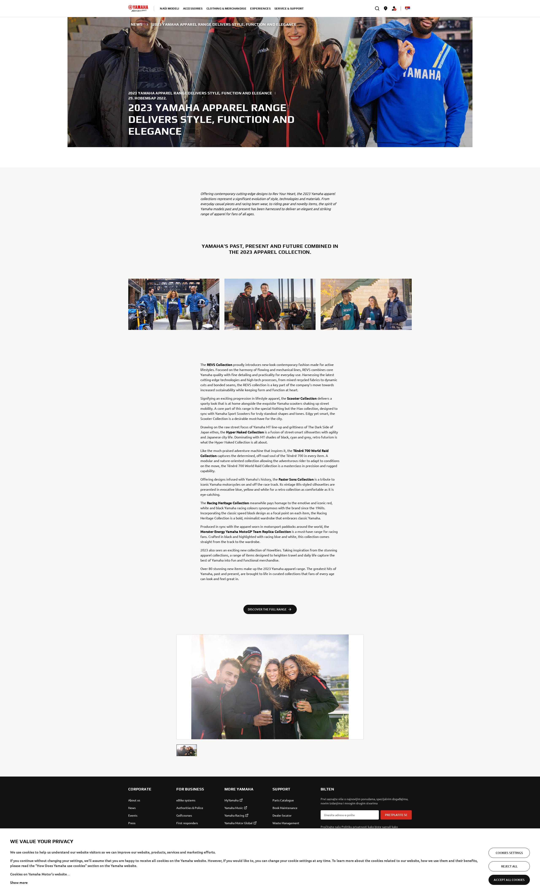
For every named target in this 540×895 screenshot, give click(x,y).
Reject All (509, 866)
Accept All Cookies (509, 880)
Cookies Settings (509, 853)
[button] (187, 750)
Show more (19, 882)
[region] (270, 861)
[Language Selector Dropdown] (407, 8)
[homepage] (138, 8)
